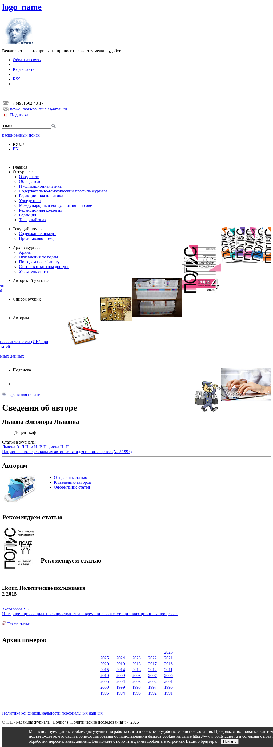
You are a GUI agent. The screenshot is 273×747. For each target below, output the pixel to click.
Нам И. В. (34, 447)
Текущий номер (27, 229)
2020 (104, 664)
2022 (152, 658)
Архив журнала (27, 247)
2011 (168, 669)
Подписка (19, 115)
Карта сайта (23, 69)
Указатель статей (34, 271)
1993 (136, 693)
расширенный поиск (21, 135)
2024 (120, 658)
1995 (104, 693)
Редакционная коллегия (40, 210)
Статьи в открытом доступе (44, 266)
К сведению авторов (72, 482)
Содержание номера (37, 233)
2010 (104, 675)
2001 (168, 681)
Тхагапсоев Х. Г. (16, 609)
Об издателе (30, 181)
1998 (136, 687)
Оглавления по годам (38, 257)
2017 (152, 664)
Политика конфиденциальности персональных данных (52, 713)
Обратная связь (27, 60)
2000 (104, 687)
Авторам (21, 317)
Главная (20, 167)
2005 (104, 681)
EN (16, 149)
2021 (168, 658)
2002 (152, 681)
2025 (104, 658)
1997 (152, 687)
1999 (120, 687)
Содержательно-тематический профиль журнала (63, 191)
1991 (168, 693)
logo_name (22, 7)
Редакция (27, 215)
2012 (152, 669)
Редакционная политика (41, 196)
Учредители (30, 200)
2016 (168, 664)
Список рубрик (27, 299)
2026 (168, 652)
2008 (136, 675)
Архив (25, 252)
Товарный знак (32, 219)
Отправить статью (70, 477)
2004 (120, 681)
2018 (136, 664)
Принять (229, 742)
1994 (120, 693)
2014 (120, 669)
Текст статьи (18, 624)
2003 (136, 681)
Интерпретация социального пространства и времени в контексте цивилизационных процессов (90, 613)
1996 (168, 687)
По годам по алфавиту (39, 262)
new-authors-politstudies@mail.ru (38, 109)
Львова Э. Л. (13, 447)
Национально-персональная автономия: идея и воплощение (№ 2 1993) (67, 451)
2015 (104, 669)
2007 (152, 675)
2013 (136, 669)
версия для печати (23, 394)
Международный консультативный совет (56, 205)
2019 (120, 664)
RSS (17, 79)
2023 (136, 658)
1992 (152, 693)
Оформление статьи (72, 487)
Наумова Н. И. (56, 447)
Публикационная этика (40, 186)
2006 (168, 675)
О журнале (23, 172)
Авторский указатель (32, 280)
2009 (120, 675)
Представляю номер (37, 238)
